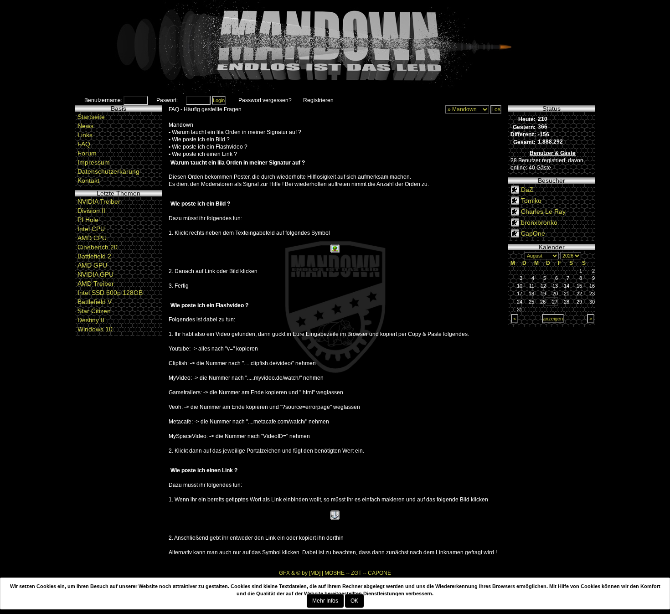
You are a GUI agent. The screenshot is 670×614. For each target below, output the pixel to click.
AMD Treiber (95, 283)
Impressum (93, 162)
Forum (87, 153)
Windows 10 (95, 329)
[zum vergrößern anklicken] (335, 248)
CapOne (533, 233)
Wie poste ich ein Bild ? (201, 139)
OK (354, 601)
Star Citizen (94, 311)
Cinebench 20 (97, 247)
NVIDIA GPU (95, 274)
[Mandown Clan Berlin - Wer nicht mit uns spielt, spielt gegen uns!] (335, 48)
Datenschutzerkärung (108, 171)
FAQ (83, 144)
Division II (91, 210)
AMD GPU (92, 265)
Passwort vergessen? (265, 100)
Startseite (91, 116)
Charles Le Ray (543, 211)
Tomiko (531, 200)
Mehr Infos (325, 601)
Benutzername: (103, 100)
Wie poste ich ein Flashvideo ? (209, 147)
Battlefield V (94, 301)
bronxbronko (539, 222)
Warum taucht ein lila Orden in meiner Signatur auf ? (236, 132)
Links (85, 135)
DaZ (527, 189)
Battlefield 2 (94, 256)
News (85, 125)
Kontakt (88, 180)
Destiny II (90, 320)
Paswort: (167, 100)
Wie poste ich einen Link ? (204, 154)
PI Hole (87, 219)
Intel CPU (91, 228)
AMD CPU (92, 238)
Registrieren (318, 100)
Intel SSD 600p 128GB (110, 292)
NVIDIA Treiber (98, 201)
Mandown (181, 125)
